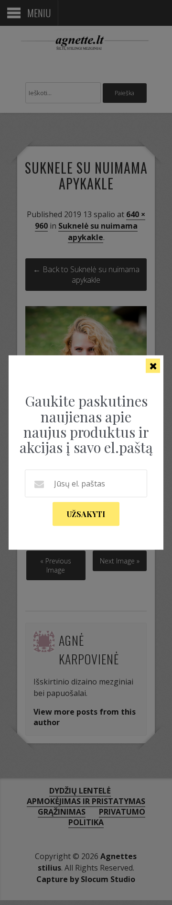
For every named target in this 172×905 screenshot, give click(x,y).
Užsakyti (86, 513)
